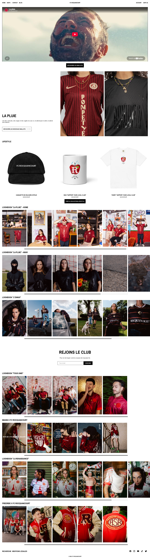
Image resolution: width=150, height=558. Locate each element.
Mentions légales (19, 551)
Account (138, 3)
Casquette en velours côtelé (26, 195)
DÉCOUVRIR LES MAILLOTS (75, 65)
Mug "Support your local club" (75, 195)
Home (4, 3)
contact (15, 3)
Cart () (145, 3)
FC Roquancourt (77, 556)
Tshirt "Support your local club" (123, 195)
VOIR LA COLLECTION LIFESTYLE (75, 201)
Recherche (6, 551)
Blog (20, 3)
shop (8, 3)
